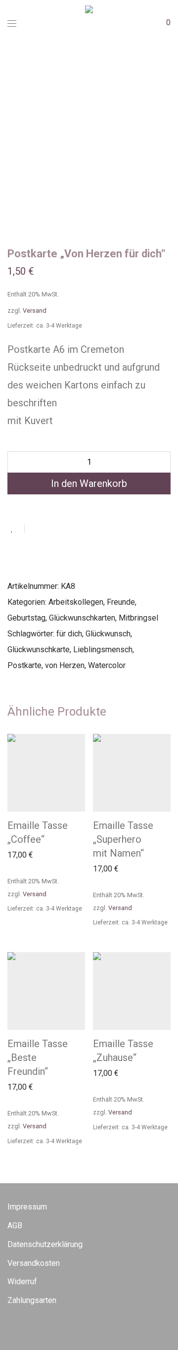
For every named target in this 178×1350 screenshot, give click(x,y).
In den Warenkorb (89, 483)
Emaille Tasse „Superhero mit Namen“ (123, 839)
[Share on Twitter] (49, 528)
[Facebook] (10, 1327)
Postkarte (24, 665)
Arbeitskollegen (75, 602)
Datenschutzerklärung (45, 1244)
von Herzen (65, 665)
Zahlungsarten (31, 1300)
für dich (69, 633)
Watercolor (107, 665)
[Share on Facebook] (35, 528)
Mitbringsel (138, 618)
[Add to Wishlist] (16, 529)
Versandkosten (33, 1263)
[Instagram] (26, 1327)
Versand (34, 310)
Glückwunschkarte (38, 649)
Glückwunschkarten (82, 618)
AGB (14, 1225)
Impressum (27, 1206)
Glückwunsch (108, 633)
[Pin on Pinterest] (64, 528)
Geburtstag (26, 618)
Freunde (121, 602)
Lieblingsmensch (103, 649)
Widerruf (22, 1281)
